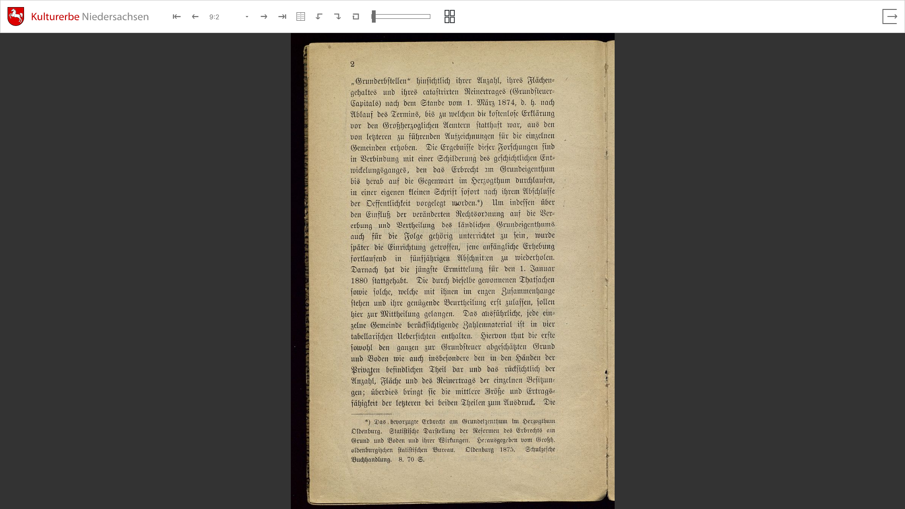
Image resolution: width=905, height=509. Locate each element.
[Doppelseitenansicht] (300, 16)
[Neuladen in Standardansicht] (355, 16)
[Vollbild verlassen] (889, 16)
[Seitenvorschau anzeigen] (449, 16)
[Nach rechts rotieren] (337, 16)
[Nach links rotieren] (319, 16)
